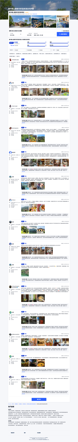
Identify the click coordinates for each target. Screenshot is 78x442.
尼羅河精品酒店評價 (25, 412)
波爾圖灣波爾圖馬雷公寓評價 (42, 410)
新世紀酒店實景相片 (11, 425)
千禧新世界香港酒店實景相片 (48, 423)
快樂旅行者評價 (56, 413)
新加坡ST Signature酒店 (31, 423)
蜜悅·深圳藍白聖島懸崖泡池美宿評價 (36, 422)
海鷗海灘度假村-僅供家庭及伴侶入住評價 (15, 415)
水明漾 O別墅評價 (11, 410)
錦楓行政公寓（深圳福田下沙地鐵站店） (45, 415)
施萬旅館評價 (10, 413)
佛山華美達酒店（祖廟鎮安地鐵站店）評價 (22, 422)
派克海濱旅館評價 (49, 412)
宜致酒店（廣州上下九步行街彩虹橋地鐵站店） (25, 417)
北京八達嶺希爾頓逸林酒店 (52, 417)
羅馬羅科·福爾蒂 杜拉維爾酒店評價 (47, 413)
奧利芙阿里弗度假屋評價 (63, 412)
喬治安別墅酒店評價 (32, 412)
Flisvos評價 (15, 413)
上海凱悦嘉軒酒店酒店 (22, 423)
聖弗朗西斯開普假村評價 (41, 412)
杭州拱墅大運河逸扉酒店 (27, 415)
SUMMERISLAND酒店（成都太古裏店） (40, 417)
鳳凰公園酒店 (60, 417)
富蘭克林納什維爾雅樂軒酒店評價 (23, 413)
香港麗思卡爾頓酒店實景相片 (58, 423)
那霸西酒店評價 (62, 422)
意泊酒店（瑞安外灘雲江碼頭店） (13, 418)
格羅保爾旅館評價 (56, 412)
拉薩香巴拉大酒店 (35, 415)
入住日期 (11, 33)
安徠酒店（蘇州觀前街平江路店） (58, 415)
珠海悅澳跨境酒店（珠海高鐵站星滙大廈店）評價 (51, 422)
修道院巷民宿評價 (34, 410)
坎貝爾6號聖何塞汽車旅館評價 (35, 413)
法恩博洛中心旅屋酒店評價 (25, 410)
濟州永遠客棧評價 (11, 422)
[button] (71, 2)
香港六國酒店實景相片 (19, 425)
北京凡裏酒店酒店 (39, 423)
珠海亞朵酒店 (16, 423)
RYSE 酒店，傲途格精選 (12, 417)
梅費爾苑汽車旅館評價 (52, 410)
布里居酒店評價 (17, 410)
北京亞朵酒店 (10, 423)
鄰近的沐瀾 (26, 425)
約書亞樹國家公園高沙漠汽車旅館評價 (14, 412)
